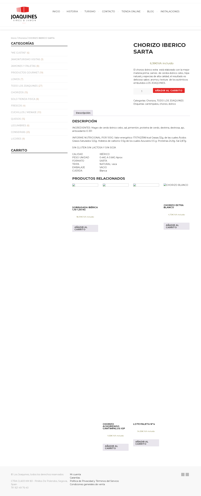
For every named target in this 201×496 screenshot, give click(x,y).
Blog (150, 11)
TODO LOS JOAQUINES (24, 85)
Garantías (75, 477)
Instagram (187, 474)
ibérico (172, 104)
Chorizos (22, 38)
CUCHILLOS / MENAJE (24, 112)
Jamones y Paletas (23, 66)
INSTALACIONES (169, 11)
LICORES (16, 138)
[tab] (83, 113)
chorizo (164, 104)
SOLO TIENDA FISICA (23, 99)
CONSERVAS (18, 132)
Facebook (183, 474)
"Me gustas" (18, 52)
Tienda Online (131, 11)
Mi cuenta (75, 474)
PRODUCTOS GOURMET (25, 72)
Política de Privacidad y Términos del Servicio (94, 481)
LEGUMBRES (18, 125)
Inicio (56, 11)
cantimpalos (151, 104)
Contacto (108, 11)
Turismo (89, 11)
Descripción (83, 112)
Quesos (16, 118)
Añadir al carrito (168, 90)
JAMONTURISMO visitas (25, 59)
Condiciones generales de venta (87, 484)
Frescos (16, 105)
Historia (72, 11)
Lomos (15, 79)
